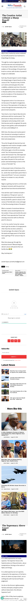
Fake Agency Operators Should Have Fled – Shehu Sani (17, 398)
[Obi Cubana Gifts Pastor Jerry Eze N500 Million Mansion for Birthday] (5, 385)
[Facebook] (9, 340)
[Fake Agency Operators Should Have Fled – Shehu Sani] (5, 398)
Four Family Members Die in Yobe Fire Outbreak (18, 391)
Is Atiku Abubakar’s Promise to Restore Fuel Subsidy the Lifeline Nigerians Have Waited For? (13, 434)
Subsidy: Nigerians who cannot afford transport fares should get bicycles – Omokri (20, 274)
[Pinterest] (15, 340)
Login (25, 314)
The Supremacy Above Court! (7, 273)
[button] (23, 599)
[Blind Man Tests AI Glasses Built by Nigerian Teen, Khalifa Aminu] (5, 371)
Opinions (4, 22)
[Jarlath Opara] (14, 283)
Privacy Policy (17, 360)
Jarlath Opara (8, 26)
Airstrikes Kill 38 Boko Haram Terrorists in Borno (17, 378)
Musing (7, 266)
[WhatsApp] (19, 340)
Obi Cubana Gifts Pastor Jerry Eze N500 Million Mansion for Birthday (18, 385)
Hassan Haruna (7, 489)
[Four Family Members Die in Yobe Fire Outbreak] (5, 392)
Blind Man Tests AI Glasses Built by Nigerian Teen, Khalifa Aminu (18, 371)
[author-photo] (2, 437)
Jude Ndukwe (7, 437)
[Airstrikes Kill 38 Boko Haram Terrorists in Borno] (5, 378)
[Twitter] (12, 340)
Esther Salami (6, 463)
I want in (13, 356)
